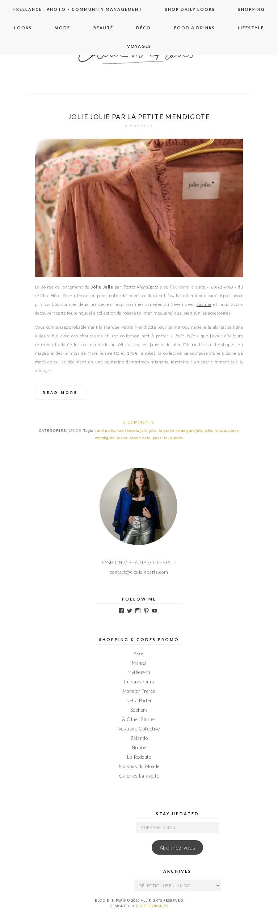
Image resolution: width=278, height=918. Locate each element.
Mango (139, 663)
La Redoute (139, 757)
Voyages (139, 46)
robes (122, 438)
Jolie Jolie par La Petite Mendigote (139, 117)
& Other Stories (139, 719)
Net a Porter (139, 700)
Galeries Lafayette (139, 776)
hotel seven (127, 431)
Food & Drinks (194, 27)
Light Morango (152, 906)
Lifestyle (251, 27)
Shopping (251, 9)
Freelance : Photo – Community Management (77, 9)
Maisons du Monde (139, 766)
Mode (62, 27)
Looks (23, 27)
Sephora (139, 710)
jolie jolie (148, 431)
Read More (60, 393)
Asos (139, 653)
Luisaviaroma (139, 682)
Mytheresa (139, 672)
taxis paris (173, 438)
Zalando (139, 738)
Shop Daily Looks (190, 9)
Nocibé (139, 747)
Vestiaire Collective (139, 729)
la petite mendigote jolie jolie (185, 431)
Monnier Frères (139, 691)
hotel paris (104, 431)
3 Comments (138, 422)
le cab (220, 431)
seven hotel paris (146, 438)
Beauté (103, 27)
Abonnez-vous (177, 848)
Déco (143, 27)
